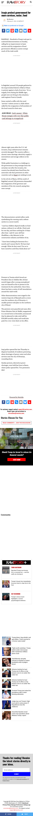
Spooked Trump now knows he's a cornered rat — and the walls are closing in (20, 572)
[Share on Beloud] (29, 31)
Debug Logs (27, 805)
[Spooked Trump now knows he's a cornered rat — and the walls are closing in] (6, 570)
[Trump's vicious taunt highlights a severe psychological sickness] (6, 596)
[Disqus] (16, 490)
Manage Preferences (17, 805)
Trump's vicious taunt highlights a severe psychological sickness (18, 598)
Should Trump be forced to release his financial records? (16, 453)
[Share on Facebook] (3, 31)
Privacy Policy (6, 805)
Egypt (16, 175)
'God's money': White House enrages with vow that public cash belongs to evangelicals (15, 115)
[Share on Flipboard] (12, 31)
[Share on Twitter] (8, 31)
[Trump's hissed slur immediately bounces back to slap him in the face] (6, 584)
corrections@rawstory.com (16, 413)
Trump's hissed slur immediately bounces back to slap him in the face (21, 583)
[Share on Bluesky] (25, 31)
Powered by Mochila (16, 397)
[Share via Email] (21, 31)
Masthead (25, 803)
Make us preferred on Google (13, 25)
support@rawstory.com (25, 409)
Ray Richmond (15, 594)
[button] (31, 2)
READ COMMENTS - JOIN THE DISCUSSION (16, 423)
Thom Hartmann (16, 567)
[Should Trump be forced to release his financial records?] (16, 438)
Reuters (11, 19)
